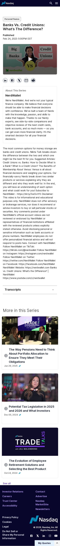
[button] (30, 59)
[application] (30, 59)
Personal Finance (12, 19)
